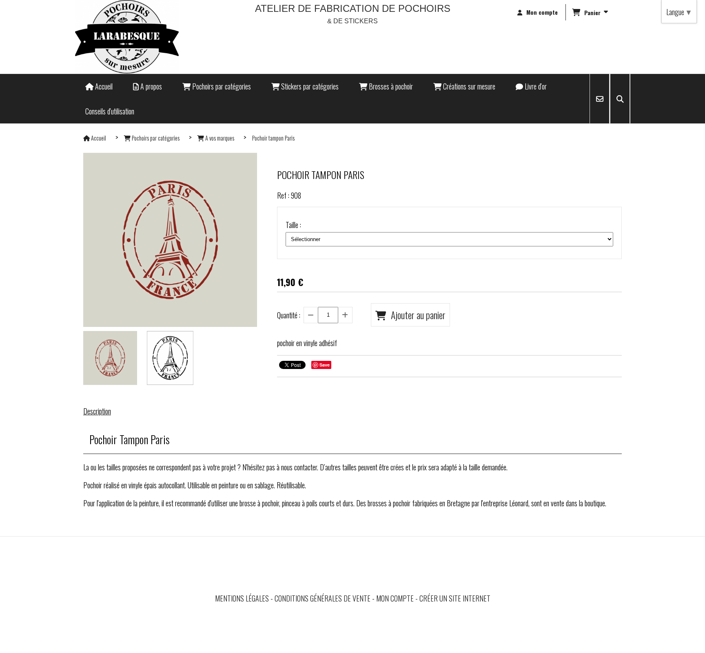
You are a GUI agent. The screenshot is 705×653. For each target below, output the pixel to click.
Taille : (293, 224)
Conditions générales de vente (322, 598)
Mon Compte (395, 598)
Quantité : (288, 315)
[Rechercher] (620, 98)
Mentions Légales (242, 598)
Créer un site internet (454, 598)
